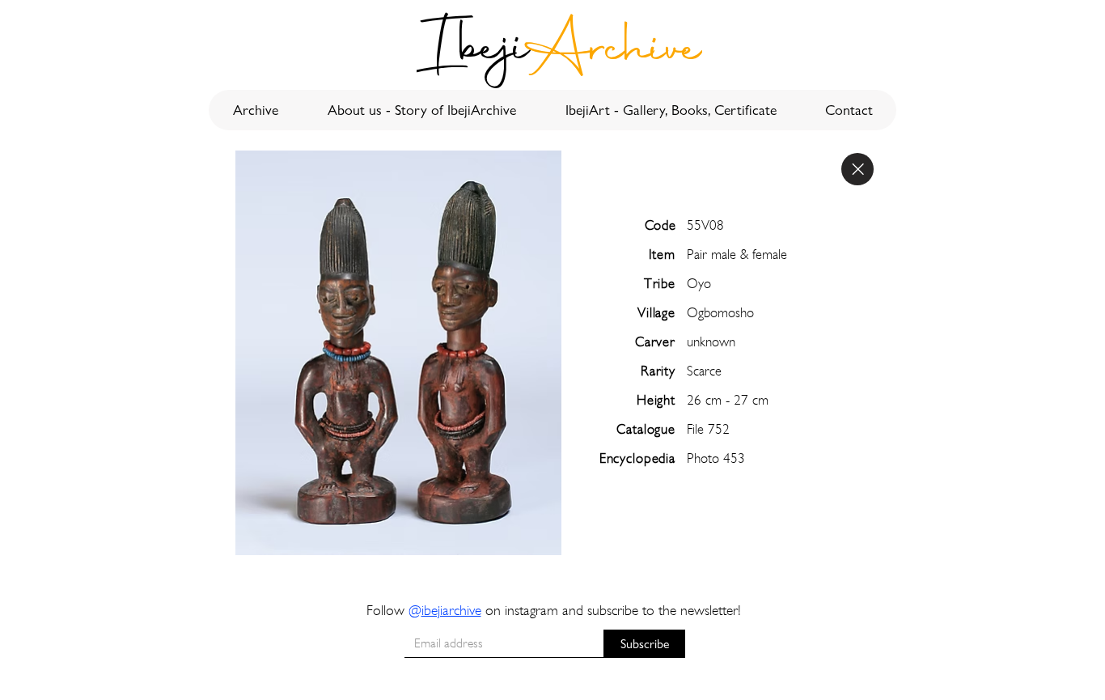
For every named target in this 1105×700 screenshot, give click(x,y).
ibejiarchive (451, 609)
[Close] (857, 169)
